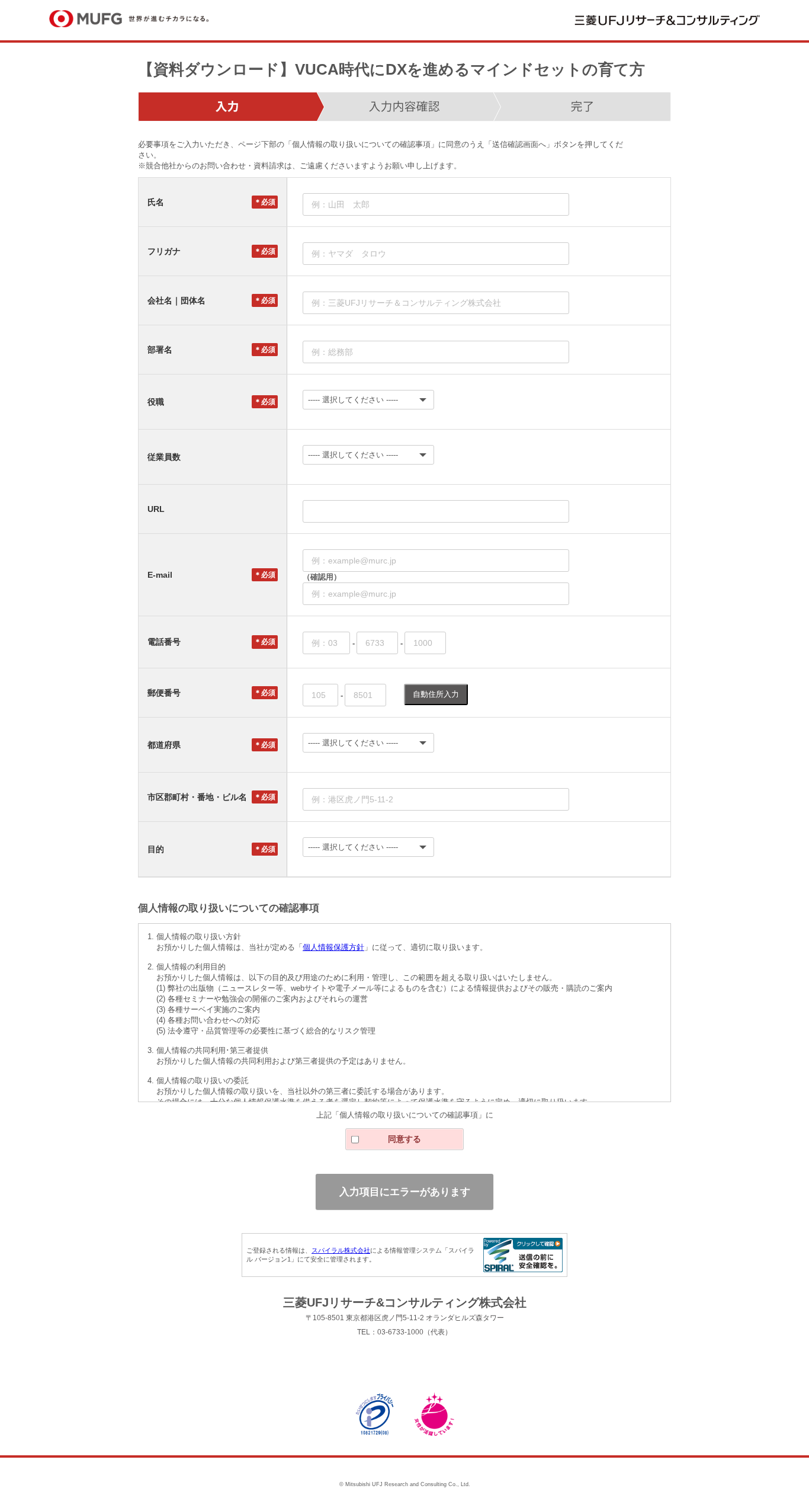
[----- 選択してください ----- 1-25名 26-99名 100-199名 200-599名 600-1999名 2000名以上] (479, 455)
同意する (404, 1139)
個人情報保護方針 (333, 947)
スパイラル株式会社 (341, 1250)
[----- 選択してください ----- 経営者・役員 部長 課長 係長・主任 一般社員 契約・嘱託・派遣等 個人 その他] (479, 399)
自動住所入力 (436, 694)
